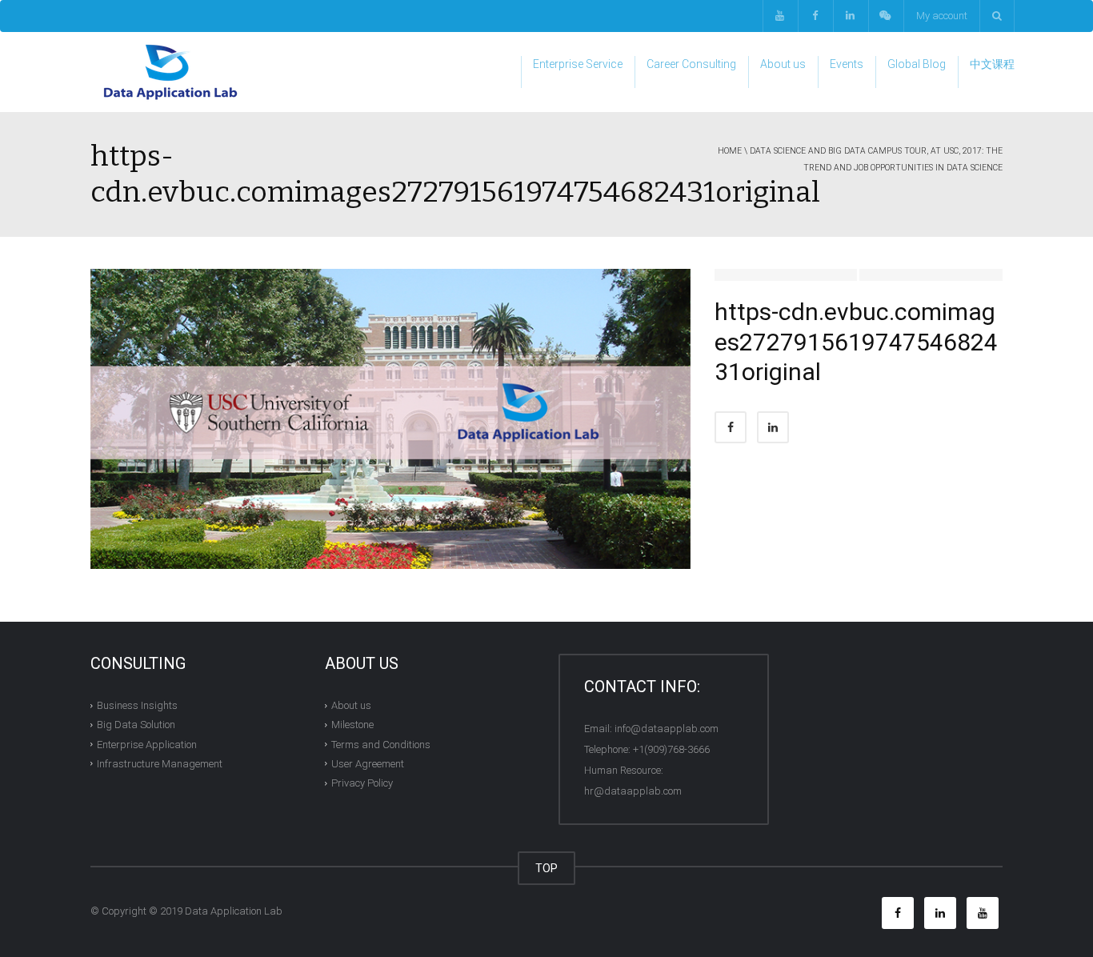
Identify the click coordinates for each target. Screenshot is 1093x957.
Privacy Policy (362, 783)
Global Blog (916, 64)
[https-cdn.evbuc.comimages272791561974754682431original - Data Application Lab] (170, 72)
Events (846, 64)
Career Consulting (691, 64)
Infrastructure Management (159, 764)
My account (941, 16)
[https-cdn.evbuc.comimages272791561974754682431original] (390, 418)
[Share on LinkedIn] (773, 427)
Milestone (352, 725)
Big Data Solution (136, 725)
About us (783, 64)
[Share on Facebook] (731, 427)
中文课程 (992, 64)
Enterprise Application (147, 744)
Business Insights (137, 705)
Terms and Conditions (380, 744)
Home (730, 151)
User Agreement (367, 764)
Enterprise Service (578, 64)
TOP (546, 868)
